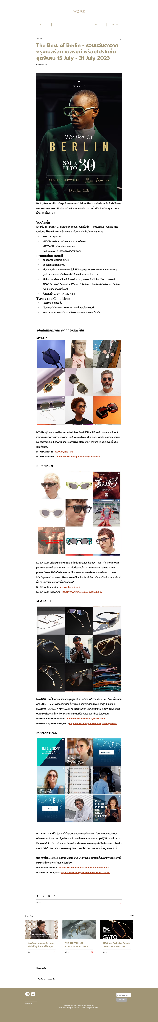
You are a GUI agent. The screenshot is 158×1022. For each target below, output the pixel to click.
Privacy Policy (28, 1003)
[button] (42, 24)
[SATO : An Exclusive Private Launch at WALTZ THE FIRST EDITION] (116, 929)
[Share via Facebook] (37, 896)
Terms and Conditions (31, 1001)
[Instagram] (27, 994)
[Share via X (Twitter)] (43, 896)
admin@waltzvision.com (86, 1005)
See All (131, 916)
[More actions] (120, 38)
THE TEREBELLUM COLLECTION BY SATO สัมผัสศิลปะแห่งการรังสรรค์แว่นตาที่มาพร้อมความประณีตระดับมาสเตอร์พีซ (78, 945)
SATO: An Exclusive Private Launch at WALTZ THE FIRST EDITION (116, 945)
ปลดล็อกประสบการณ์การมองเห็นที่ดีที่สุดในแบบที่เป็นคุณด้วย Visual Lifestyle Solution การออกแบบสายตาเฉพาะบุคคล (41, 945)
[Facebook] (33, 994)
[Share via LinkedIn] (49, 896)
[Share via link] (54, 896)
